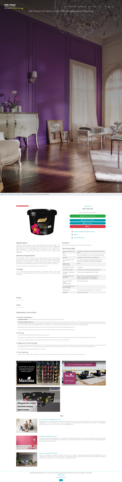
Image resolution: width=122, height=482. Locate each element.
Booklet (76, 234)
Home (65, 6)
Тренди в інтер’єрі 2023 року (48, 453)
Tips (89, 6)
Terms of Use (61, 475)
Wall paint (19, 194)
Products (72, 6)
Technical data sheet (79, 237)
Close (61, 480)
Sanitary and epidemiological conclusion (84, 231)
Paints (5, 194)
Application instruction (88, 216)
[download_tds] (72, 238)
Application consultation (88, 220)
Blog (100, 6)
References (82, 6)
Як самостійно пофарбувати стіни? (50, 419)
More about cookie (61, 477)
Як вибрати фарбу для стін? (48, 436)
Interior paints (11, 194)
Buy (88, 226)
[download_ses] (72, 231)
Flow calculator (88, 223)
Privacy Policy (61, 474)
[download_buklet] (72, 234)
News (94, 6)
